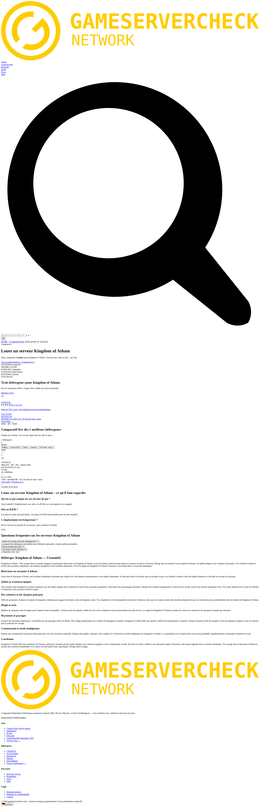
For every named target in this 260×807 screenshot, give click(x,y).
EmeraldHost (12, 761)
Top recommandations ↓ (11, 362)
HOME (4, 342)
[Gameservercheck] (130, 708)
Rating (5, 447)
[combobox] (13, 335)
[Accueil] (3, 339)
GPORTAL (11, 751)
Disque (34, 447)
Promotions (11, 776)
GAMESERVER (16, 342)
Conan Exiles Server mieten (18, 728)
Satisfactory (11, 731)
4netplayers (11, 756)
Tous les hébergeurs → (16, 763)
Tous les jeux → (13, 740)
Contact (9, 797)
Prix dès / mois (47, 447)
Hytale (9, 733)
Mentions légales (13, 792)
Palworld (10, 736)
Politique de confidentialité (17, 794)
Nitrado (9, 758)
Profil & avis (18, 482)
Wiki (8, 781)
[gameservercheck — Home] (130, 59)
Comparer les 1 (28, 362)
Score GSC (16, 447)
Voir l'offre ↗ (7, 482)
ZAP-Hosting (12, 753)
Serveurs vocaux (13, 774)
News (9, 779)
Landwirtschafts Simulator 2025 (20, 738)
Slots (26, 447)
